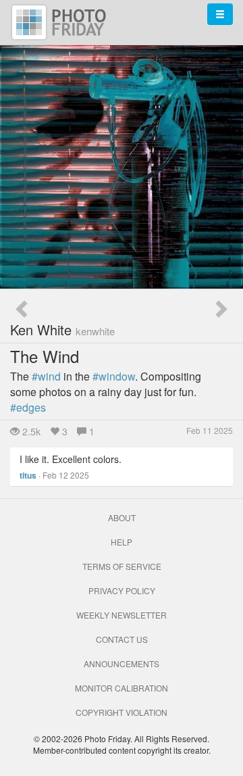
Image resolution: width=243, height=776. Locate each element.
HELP (121, 542)
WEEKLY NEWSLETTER (121, 615)
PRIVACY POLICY (121, 590)
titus (28, 475)
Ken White (62, 329)
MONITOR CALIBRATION (121, 688)
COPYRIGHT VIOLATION (121, 712)
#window (113, 376)
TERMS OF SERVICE (121, 566)
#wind (46, 376)
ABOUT (122, 517)
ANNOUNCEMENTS (121, 663)
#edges (28, 407)
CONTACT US (122, 639)
